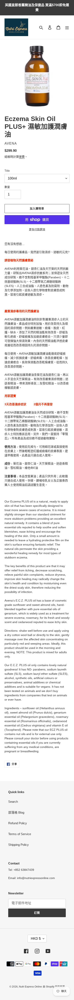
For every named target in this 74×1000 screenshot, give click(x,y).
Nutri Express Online (30, 986)
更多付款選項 (37, 229)
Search (13, 801)
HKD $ (36, 938)
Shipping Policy (18, 844)
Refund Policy (17, 823)
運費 (22, 156)
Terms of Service (19, 834)
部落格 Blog (16, 812)
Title (7, 170)
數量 (7, 186)
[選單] (67, 27)
